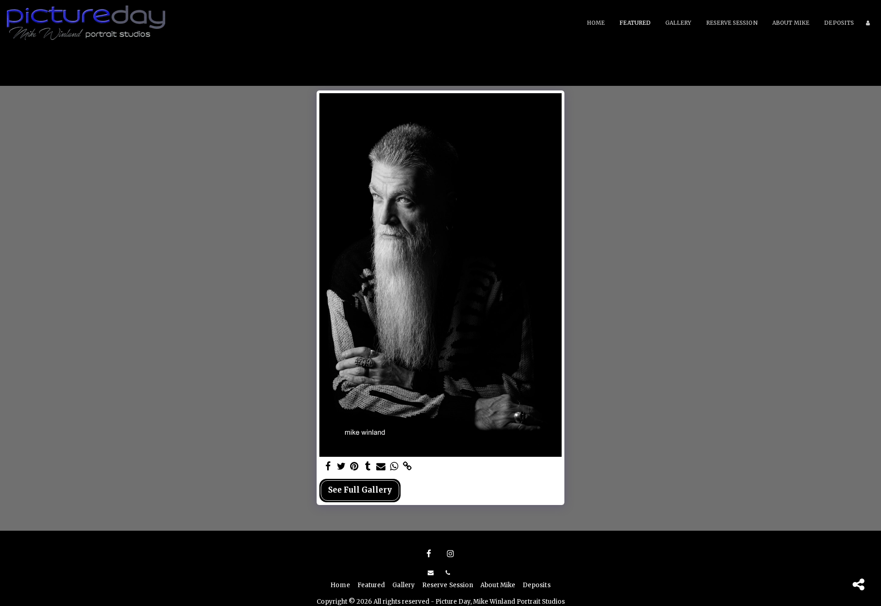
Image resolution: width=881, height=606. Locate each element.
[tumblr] (368, 466)
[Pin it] (354, 466)
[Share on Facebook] (328, 466)
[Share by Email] (381, 466)
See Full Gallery (360, 490)
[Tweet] (341, 466)
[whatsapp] (394, 466)
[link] (408, 466)
